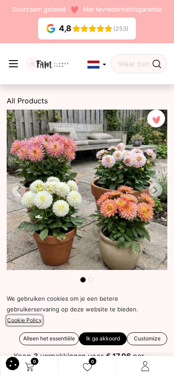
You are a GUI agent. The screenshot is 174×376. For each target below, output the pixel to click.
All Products (27, 100)
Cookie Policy (24, 320)
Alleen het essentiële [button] (49, 338)
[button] (97, 64)
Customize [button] (147, 338)
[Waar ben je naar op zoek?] (156, 64)
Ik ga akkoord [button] (103, 338)
